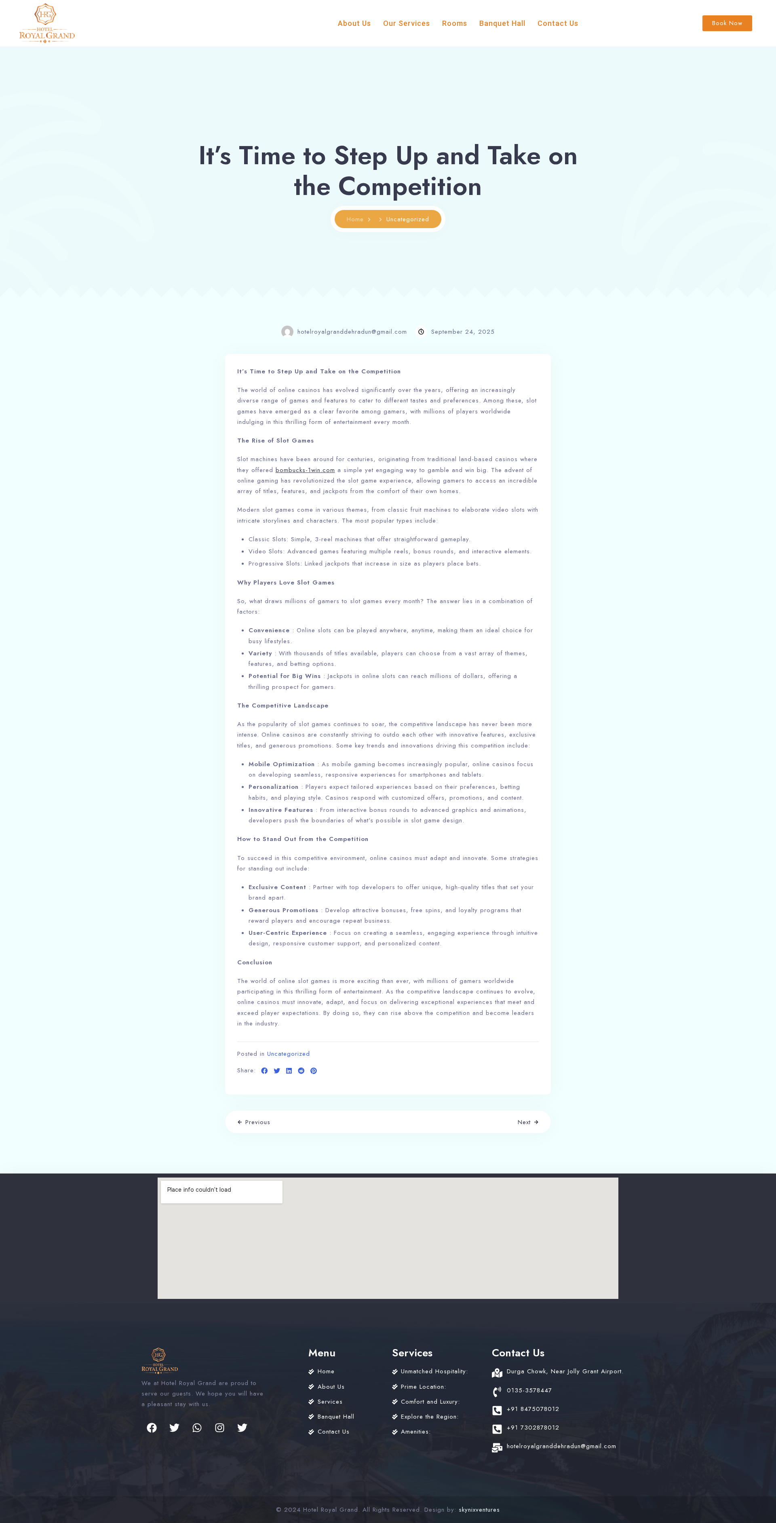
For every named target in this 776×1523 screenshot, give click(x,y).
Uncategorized (288, 1053)
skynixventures (479, 1509)
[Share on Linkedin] (289, 1071)
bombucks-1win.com (305, 470)
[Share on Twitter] (277, 1071)
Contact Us (558, 23)
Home (355, 219)
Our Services (406, 23)
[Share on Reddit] (301, 1071)
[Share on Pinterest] (313, 1071)
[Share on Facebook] (264, 1071)
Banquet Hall (502, 23)
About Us (354, 23)
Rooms (454, 23)
